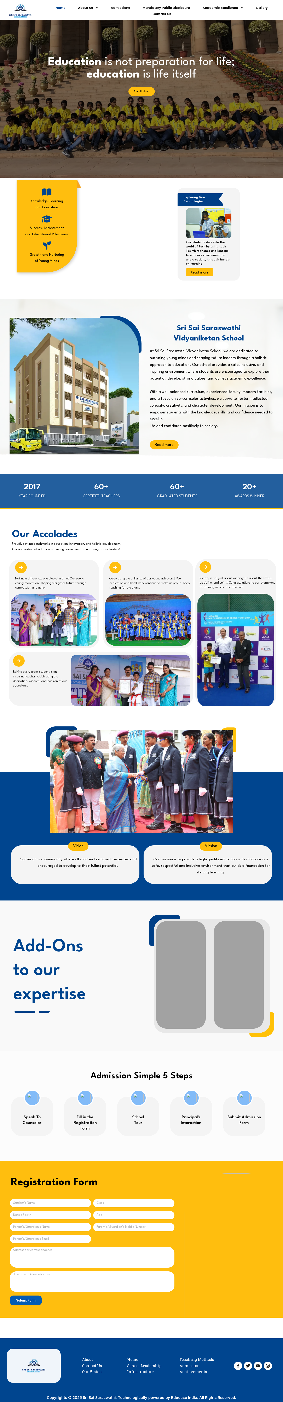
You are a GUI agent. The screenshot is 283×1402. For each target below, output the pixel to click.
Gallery (262, 8)
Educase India (184, 1397)
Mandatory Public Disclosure (166, 8)
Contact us (161, 14)
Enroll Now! (141, 91)
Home (60, 8)
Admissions (120, 8)
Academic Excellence (220, 8)
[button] (142, 781)
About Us (85, 8)
